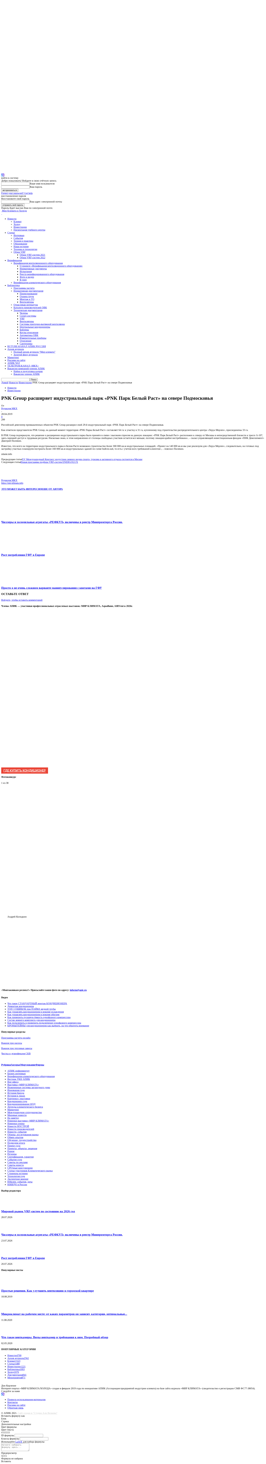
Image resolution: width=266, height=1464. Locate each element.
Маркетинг (13, 357)
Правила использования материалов (26, 1399)
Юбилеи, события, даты (19, 1181)
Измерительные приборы (33, 338)
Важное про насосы (11, 1043)
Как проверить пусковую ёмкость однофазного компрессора (39, 1017)
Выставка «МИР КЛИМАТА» (23, 1084)
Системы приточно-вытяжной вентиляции (42, 324)
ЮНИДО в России (17, 1184)
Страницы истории (17, 1173)
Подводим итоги (16, 1143)
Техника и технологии (25, 249)
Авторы (15, 1064)
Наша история (21, 246)
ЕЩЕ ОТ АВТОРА (52, 489)
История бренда (15, 1093)
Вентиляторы (27, 302)
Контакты (12, 1402)
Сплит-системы (28, 316)
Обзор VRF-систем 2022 (32, 257)
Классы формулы (10, 1438)
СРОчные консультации (20, 1168)
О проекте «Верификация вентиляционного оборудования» (51, 266)
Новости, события (16, 1132)
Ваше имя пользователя (42, 183)
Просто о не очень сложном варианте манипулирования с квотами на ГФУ (51, 587)
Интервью (19, 235)
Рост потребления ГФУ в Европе (23, 554)
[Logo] (1, 213)
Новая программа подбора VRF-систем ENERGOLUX (49, 462)
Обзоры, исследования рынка (22, 1134)
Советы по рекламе (17, 1162)
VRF (22, 318)
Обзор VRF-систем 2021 (32, 255)
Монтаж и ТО (27, 299)
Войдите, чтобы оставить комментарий (21, 600)
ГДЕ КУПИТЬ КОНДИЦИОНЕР (25, 770)
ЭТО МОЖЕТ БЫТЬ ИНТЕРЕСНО (21, 489)
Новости (11, 218)
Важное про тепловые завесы (16, 1048)
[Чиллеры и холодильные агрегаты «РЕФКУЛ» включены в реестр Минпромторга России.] (18, 516)
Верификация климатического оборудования (37, 282)
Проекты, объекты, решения (22, 1148)
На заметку (13, 1118)
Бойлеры (24, 329)
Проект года (13, 1145)
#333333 (5, 1432)
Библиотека (13, 285)
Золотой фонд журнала (26, 354)
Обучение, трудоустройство (21, 1140)
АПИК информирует (18, 1070)
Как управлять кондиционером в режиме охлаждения (35, 1011)
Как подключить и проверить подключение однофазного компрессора (44, 1023)
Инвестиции (20, 227)
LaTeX (18, 1441)
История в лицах (16, 1095)
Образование (20, 243)
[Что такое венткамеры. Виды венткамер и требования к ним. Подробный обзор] (9, 1331)
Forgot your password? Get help (17, 193)
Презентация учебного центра (29, 230)
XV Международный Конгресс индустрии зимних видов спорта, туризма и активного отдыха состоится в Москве (82, 459)
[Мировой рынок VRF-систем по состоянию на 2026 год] (9, 1205)
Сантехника (26, 343)
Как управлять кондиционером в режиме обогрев (33, 1014)
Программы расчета (24, 288)
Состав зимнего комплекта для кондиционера (31, 1020)
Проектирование (28, 293)
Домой (4, 382)
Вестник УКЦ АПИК (18, 1079)
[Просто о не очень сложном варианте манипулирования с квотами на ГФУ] (18, 582)
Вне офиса (12, 1082)
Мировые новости (17, 1115)
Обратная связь (15, 1408)
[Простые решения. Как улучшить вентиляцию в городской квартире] (9, 1284)
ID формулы (7, 1435)
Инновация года (16, 1090)
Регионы (12, 1154)
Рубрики (6, 1064)
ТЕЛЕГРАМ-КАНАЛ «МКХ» (23, 365)
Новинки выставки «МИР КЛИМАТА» (28, 1120)
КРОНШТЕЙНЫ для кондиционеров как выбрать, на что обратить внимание (48, 1025)
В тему (23, 279)
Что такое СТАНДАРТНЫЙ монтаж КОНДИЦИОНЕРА (37, 1003)
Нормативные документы (33, 268)
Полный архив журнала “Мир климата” (34, 352)
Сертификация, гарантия (20, 1156)
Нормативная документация (28, 291)
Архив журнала (15, 349)
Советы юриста (15, 1165)
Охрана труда (27, 296)
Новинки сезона (15, 1123)
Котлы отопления (29, 332)
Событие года (14, 1159)
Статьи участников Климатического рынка (30, 1170)
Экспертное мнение (17, 1179)
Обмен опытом (15, 1137)
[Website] (2, 174)
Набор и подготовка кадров (28, 371)
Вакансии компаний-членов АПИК (26, 368)
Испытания (26, 271)
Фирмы (40, 1064)
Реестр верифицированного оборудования (42, 274)
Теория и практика (23, 241)
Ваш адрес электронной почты (46, 201)
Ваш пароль (36, 187)
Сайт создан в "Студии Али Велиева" (37, 1413)
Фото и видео (27, 277)
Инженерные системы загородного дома (28, 1087)
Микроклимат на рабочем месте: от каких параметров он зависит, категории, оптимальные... (64, 1314)
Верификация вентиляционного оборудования (38, 263)
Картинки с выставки (18, 1098)
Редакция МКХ (9, 408)
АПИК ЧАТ (13, 363)
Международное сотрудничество (24, 1112)
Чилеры (24, 313)
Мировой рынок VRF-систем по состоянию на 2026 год (38, 1211)
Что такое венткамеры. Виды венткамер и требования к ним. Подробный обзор (54, 1337)
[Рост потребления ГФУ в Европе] (18, 549)
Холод (17, 224)
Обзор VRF (20, 252)
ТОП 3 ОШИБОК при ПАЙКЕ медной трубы (31, 1009)
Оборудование (28, 1064)
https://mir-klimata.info (12, 483)
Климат (18, 221)
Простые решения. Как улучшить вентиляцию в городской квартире (47, 1290)
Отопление (25, 340)
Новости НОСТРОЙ (18, 1126)
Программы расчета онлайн (15, 1038)
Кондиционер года (17, 1101)
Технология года (16, 1176)
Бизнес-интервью (16, 1073)
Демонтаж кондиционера (20, 1006)
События (18, 238)
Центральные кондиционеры (35, 327)
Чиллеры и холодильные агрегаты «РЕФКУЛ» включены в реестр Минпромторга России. (62, 522)
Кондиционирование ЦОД (21, 1104)
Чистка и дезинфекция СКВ (16, 1053)
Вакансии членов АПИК (27, 374)
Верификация (14, 260)
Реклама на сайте (16, 360)
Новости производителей (20, 1129)
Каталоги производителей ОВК (30, 307)
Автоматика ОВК (29, 335)
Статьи (11, 232)
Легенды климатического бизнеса (25, 1107)
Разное (10, 1151)
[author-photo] (8, 477)
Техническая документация (28, 310)
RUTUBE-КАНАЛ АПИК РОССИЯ (26, 346)
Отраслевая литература (26, 304)
